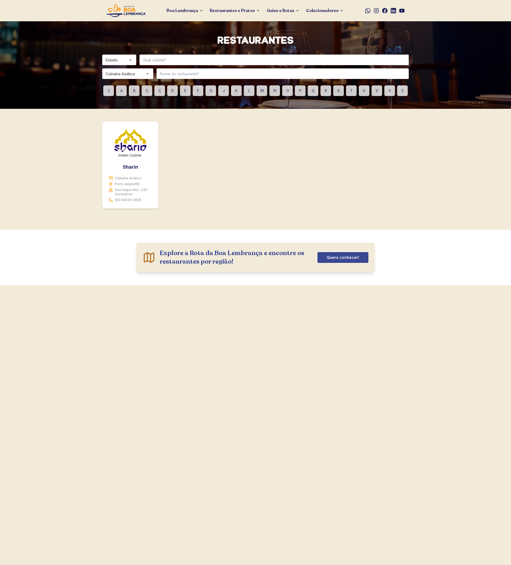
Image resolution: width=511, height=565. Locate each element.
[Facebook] (385, 10)
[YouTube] (402, 10)
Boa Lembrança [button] (182, 11)
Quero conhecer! (343, 257)
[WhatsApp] (367, 10)
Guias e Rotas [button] (280, 11)
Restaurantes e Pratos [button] (232, 11)
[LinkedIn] (393, 10)
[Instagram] (376, 10)
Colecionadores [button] (322, 11)
